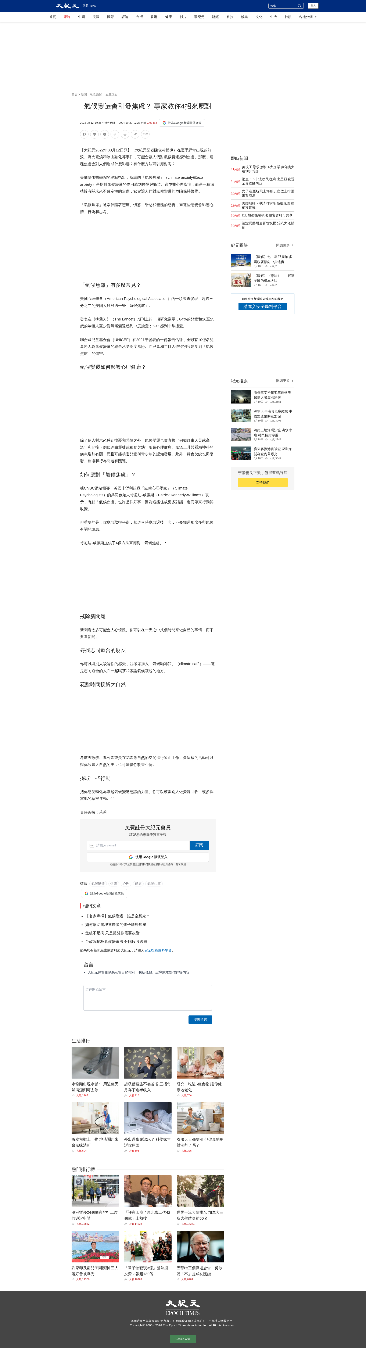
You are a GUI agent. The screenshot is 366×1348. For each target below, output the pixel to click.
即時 (67, 17)
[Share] (74, 1095)
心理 (126, 883)
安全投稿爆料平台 (158, 950)
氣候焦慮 (154, 883)
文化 (259, 17)
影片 (183, 17)
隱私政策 (181, 864)
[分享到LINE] (94, 135)
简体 (93, 5)
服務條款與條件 (164, 864)
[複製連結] (115, 134)
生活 (273, 17)
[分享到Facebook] (84, 135)
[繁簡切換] (145, 135)
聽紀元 (199, 17)
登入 (313, 5)
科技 (230, 17)
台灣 (139, 17)
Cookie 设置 (183, 1339)
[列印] (125, 135)
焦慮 (113, 883)
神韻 (288, 17)
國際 (110, 17)
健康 (168, 17)
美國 (96, 17)
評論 (125, 17)
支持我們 (262, 482)
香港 (154, 17)
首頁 (52, 17)
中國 (81, 17)
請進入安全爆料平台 (263, 306)
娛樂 (244, 17)
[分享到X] (104, 135)
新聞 (84, 94)
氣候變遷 (98, 883)
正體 (86, 5)
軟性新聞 (96, 94)
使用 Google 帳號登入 (151, 857)
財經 (215, 17)
